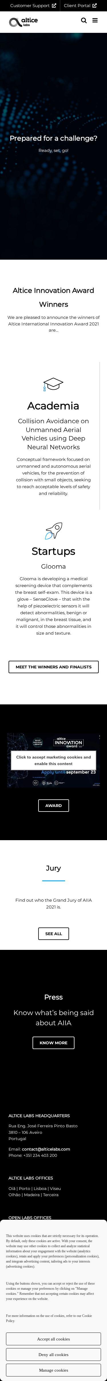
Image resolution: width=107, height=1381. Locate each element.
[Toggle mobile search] (84, 20)
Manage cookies (53, 1370)
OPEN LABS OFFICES (30, 1217)
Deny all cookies (53, 1354)
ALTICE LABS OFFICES (31, 1178)
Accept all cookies (53, 1339)
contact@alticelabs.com (46, 1149)
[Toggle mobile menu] (95, 20)
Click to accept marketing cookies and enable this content (53, 760)
